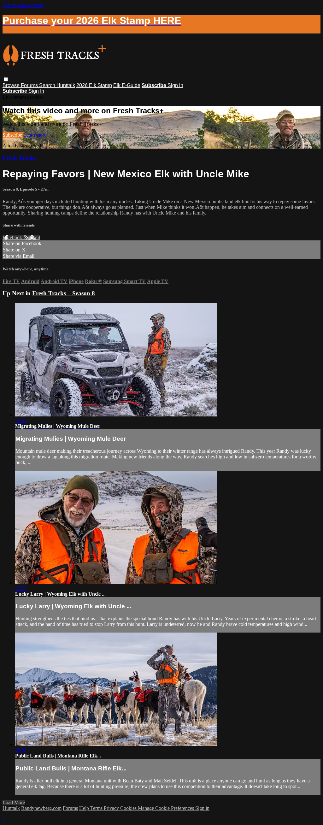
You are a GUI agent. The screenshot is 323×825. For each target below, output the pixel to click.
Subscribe (13, 135)
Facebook (13, 237)
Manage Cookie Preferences (166, 808)
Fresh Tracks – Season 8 (63, 293)
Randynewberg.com (41, 808)
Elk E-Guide (126, 85)
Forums (30, 85)
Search (47, 85)
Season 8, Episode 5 (20, 189)
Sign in (175, 85)
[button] (6, 79)
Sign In (36, 91)
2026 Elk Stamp (94, 85)
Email (34, 237)
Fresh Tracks (19, 157)
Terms (97, 808)
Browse (12, 85)
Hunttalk (65, 85)
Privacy (112, 808)
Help (84, 808)
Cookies (129, 808)
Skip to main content (23, 5)
